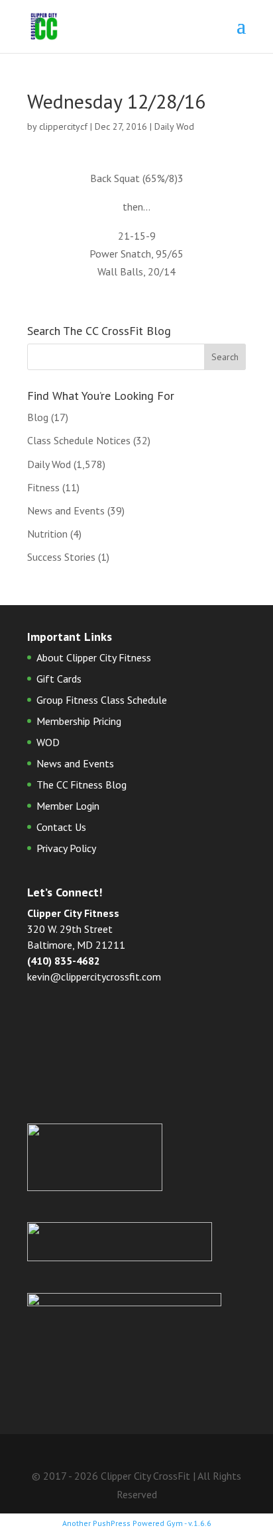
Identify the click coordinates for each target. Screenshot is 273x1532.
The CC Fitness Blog (81, 784)
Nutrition (47, 533)
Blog (37, 417)
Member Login (67, 805)
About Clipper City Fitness (93, 657)
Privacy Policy (66, 848)
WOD (48, 742)
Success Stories (61, 556)
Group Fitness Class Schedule (101, 699)
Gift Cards (59, 678)
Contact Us (61, 827)
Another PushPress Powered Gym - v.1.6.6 (136, 1523)
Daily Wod (174, 126)
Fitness (43, 487)
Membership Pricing (78, 721)
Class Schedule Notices (79, 440)
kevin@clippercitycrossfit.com (94, 976)
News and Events (66, 510)
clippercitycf (63, 126)
